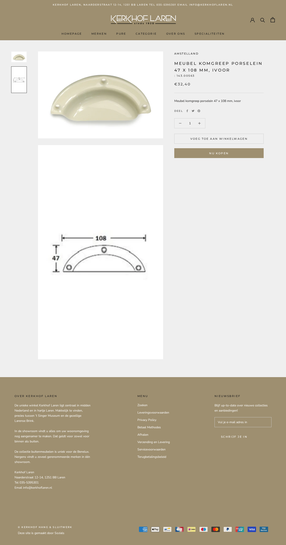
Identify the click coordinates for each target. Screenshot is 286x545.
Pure (121, 33)
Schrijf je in (234, 436)
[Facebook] (187, 111)
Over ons (175, 33)
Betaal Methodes (149, 427)
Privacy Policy (146, 420)
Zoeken (142, 405)
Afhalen (142, 435)
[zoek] (262, 19)
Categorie (146, 33)
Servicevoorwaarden (151, 449)
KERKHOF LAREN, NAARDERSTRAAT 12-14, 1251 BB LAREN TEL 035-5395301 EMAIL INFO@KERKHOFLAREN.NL (143, 4)
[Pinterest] (199, 111)
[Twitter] (193, 111)
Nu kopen (219, 153)
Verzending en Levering (153, 442)
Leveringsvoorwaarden (153, 412)
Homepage (71, 33)
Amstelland (186, 53)
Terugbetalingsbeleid (151, 457)
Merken (99, 33)
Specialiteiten (210, 33)
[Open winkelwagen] (273, 19)
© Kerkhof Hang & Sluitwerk (45, 527)
